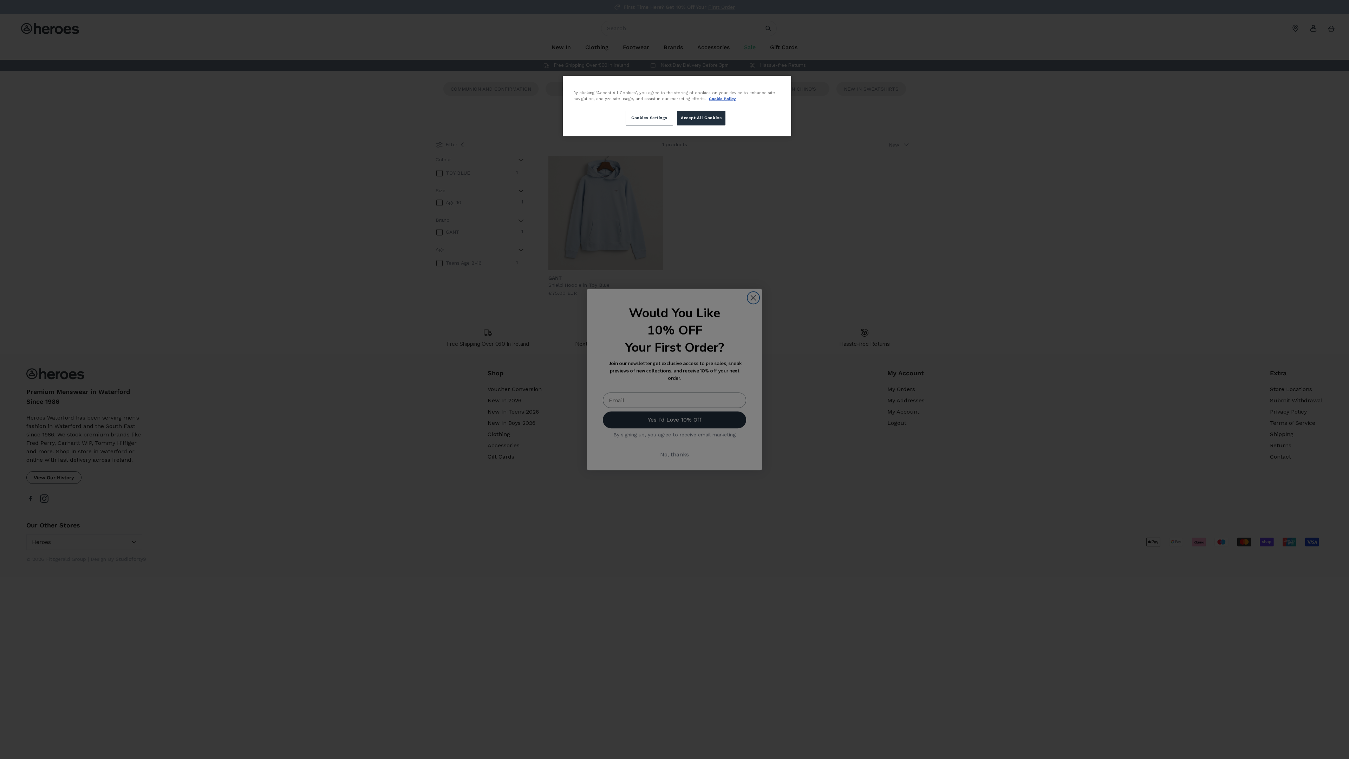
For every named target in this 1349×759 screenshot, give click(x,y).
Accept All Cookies (701, 117)
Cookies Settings (649, 117)
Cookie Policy (722, 98)
